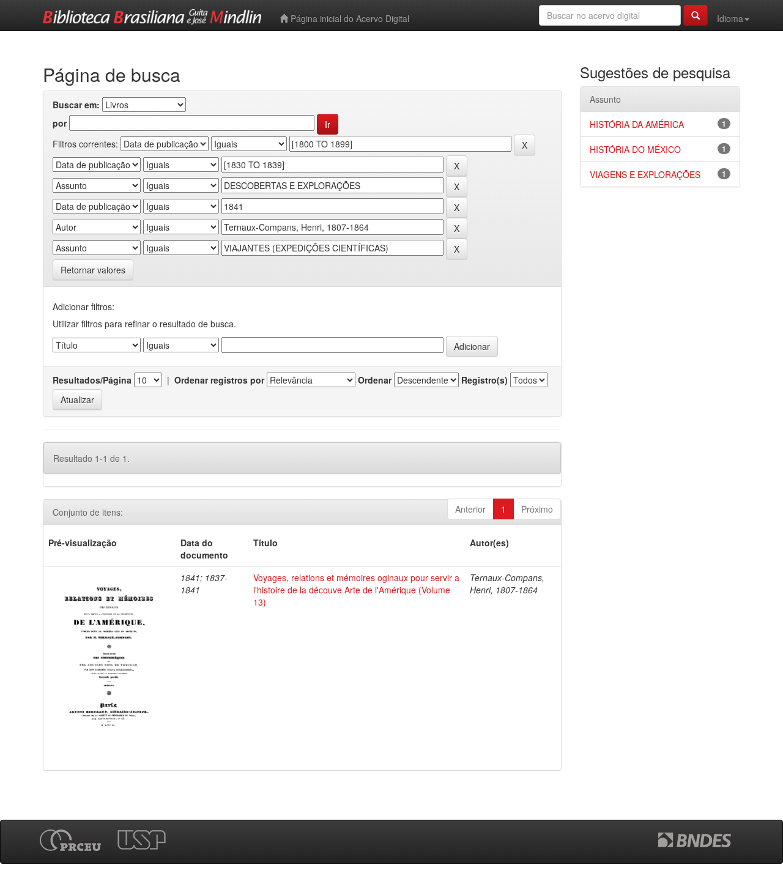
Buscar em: (76, 104)
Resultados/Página (92, 380)
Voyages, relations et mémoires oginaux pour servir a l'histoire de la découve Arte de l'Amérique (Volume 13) (356, 589)
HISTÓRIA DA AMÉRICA (637, 124)
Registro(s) (484, 380)
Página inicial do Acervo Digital (348, 18)
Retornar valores (93, 270)
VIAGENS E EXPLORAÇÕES (645, 174)
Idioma (730, 18)
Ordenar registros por (219, 380)
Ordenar (375, 380)
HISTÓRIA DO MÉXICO (635, 149)
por (60, 123)
